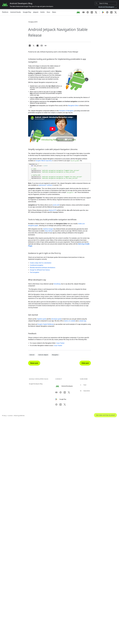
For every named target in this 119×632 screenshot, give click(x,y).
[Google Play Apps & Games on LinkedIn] (108, 12)
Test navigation (34, 272)
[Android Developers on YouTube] (84, 12)
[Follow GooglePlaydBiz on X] (116, 12)
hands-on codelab (69, 321)
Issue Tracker (60, 343)
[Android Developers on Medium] (93, 12)
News (54, 12)
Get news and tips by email (105, 415)
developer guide (56, 319)
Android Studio (15, 12)
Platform (5, 12)
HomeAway (57, 284)
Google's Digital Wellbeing (45, 324)
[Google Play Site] (104, 12)
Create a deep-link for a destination (40, 263)
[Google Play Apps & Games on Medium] (112, 12)
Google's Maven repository (44, 160)
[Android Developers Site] (79, 12)
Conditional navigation (36, 265)
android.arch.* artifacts (45, 185)
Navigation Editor (73, 105)
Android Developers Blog (21, 3)
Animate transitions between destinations (42, 267)
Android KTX (52, 210)
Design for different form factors (40, 270)
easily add (56, 205)
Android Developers (108, 7)
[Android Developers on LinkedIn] (89, 12)
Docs (48, 12)
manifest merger (48, 229)
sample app (82, 321)
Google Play (27, 12)
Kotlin (42, 12)
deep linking (48, 231)
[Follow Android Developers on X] (96, 12)
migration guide (41, 319)
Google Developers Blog (36, 384)
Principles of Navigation (66, 111)
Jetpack (35, 12)
